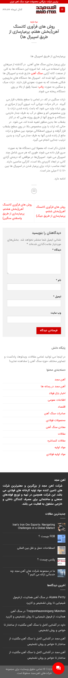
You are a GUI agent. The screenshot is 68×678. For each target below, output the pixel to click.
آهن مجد (60, 379)
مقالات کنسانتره (56, 440)
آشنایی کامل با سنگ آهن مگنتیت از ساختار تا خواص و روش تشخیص (34, 628)
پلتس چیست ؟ (46, 559)
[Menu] (62, 10)
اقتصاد (61, 407)
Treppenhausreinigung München (45, 611)
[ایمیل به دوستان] (34, 191)
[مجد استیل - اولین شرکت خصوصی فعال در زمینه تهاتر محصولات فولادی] (46, 9)
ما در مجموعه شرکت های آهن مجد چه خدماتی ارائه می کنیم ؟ (32, 572)
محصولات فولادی (55, 420)
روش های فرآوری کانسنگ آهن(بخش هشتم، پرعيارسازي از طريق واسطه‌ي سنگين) (17, 211)
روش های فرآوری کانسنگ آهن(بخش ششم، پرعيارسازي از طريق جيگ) (50, 211)
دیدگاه (56, 250)
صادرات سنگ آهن (54, 413)
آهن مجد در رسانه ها (53, 386)
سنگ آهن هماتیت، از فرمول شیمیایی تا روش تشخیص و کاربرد (39, 600)
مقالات (61, 434)
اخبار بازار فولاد (57, 393)
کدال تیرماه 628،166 (12, 9)
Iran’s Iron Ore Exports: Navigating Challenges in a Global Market (34, 526)
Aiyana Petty (57, 597)
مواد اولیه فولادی (55, 454)
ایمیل (57, 297)
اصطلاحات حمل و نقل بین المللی (36, 548)
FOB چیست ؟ (47, 536)
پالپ (41, 87)
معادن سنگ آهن (55, 427)
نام (58, 280)
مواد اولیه (34, 22)
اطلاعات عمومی (56, 400)
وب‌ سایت (56, 313)
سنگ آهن (37, 73)
